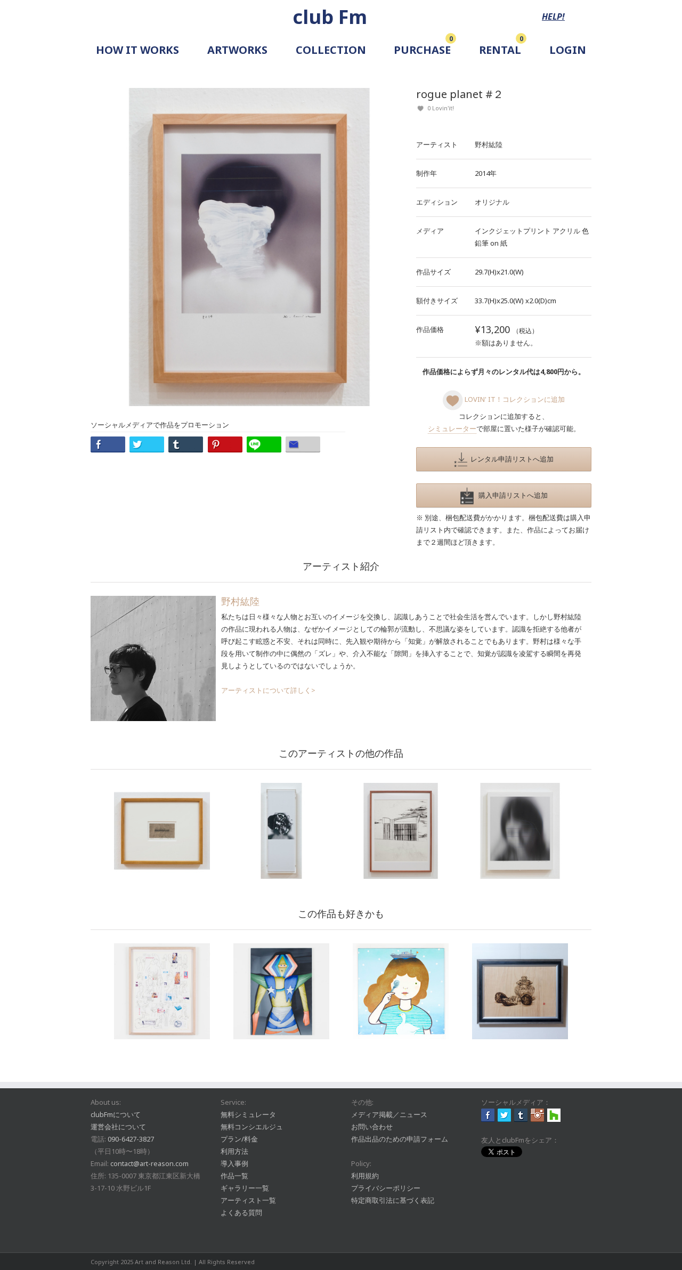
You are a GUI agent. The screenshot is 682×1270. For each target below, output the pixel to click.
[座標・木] (162, 831)
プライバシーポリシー (385, 1188)
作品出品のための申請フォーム (399, 1139)
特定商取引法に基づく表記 (392, 1200)
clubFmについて (116, 1114)
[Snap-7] (281, 991)
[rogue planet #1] (520, 831)
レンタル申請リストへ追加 (510, 459)
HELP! (553, 16)
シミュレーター (452, 428)
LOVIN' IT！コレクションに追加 (514, 399)
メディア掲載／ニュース (389, 1114)
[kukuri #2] (401, 831)
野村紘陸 (488, 144)
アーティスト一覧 (248, 1200)
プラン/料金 (239, 1139)
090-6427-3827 (131, 1139)
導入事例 (234, 1163)
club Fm (330, 17)
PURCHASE (422, 50)
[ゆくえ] (401, 991)
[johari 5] (281, 831)
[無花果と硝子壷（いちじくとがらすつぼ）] (520, 991)
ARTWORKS (237, 50)
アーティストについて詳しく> (268, 690)
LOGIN (567, 50)
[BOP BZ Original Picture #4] (162, 991)
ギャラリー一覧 (245, 1188)
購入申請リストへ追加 (511, 495)
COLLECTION (331, 50)
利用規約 (365, 1175)
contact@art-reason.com (149, 1163)
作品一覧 (234, 1175)
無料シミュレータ (248, 1114)
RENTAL (500, 50)
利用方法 (234, 1151)
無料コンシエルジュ (252, 1126)
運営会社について (118, 1126)
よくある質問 (241, 1212)
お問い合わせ (372, 1126)
